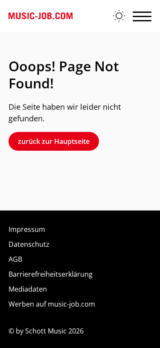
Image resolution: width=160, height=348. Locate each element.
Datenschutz (29, 244)
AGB (15, 259)
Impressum (27, 229)
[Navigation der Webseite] (142, 15)
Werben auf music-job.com (52, 304)
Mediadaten (28, 289)
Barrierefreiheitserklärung (51, 274)
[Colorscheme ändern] (119, 15)
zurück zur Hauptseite (54, 141)
